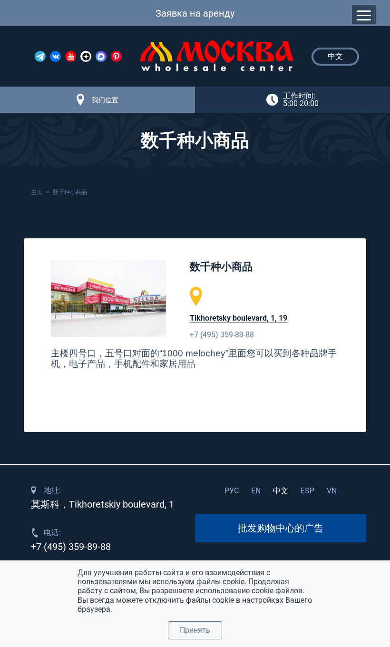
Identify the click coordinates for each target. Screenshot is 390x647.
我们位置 (105, 100)
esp (307, 490)
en (256, 490)
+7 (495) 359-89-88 (222, 334)
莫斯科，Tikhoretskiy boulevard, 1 (102, 504)
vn (332, 490)
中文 (280, 490)
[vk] (55, 56)
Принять (195, 630)
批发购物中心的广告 (280, 528)
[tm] (40, 56)
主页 (36, 192)
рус (231, 490)
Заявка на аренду (195, 13)
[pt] (116, 56)
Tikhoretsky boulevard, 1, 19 (238, 318)
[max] (101, 56)
